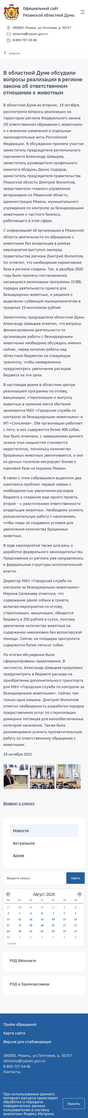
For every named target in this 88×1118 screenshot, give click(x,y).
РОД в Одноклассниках (30, 984)
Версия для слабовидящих (27, 1041)
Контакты (11, 1071)
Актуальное (24, 842)
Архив (18, 855)
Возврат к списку (19, 803)
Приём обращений (19, 1024)
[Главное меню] (81, 12)
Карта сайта (14, 1033)
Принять (73, 1104)
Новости (21, 830)
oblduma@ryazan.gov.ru (30, 34)
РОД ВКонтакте (23, 960)
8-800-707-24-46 (24, 40)
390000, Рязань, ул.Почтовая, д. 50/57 (41, 28)
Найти (75, 878)
